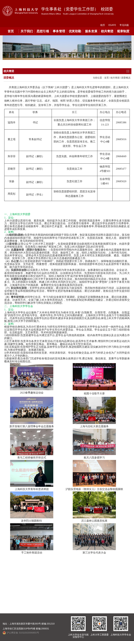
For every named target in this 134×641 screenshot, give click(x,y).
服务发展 (91, 31)
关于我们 (27, 31)
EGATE (112, 25)
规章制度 (123, 31)
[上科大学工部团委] (99, 623)
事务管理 (59, 31)
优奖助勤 (75, 31)
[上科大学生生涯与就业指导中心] (78, 623)
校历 (102, 25)
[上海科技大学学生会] (120, 623)
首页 (11, 31)
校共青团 (107, 31)
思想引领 (43, 31)
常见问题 (124, 25)
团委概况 (125, 77)
